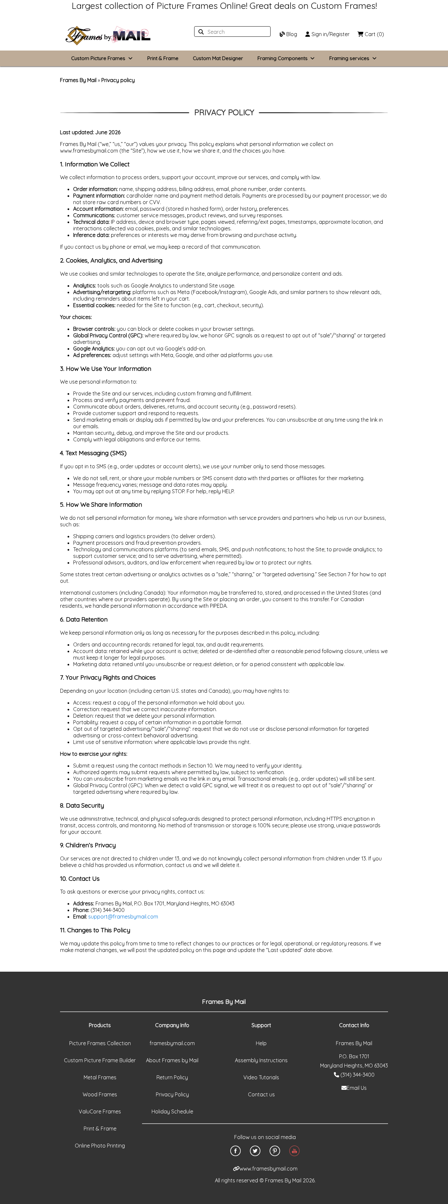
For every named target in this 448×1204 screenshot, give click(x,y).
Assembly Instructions (261, 1060)
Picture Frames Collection (100, 1043)
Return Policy (172, 1077)
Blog (291, 34)
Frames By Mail (78, 80)
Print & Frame (162, 58)
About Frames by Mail (172, 1060)
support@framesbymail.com (123, 916)
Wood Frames (100, 1094)
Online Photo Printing (100, 1145)
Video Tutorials (261, 1077)
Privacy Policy (172, 1094)
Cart (373, 34)
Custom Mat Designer (218, 58)
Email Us (357, 1088)
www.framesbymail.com (268, 1168)
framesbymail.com (172, 1043)
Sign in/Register (330, 34)
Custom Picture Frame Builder (100, 1060)
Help (261, 1043)
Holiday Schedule (172, 1111)
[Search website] (230, 32)
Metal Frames (100, 1077)
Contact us (261, 1094)
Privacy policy (118, 80)
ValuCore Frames (100, 1111)
